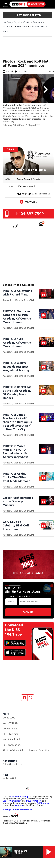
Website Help (10, 778)
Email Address (25, 596)
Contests (37, 22)
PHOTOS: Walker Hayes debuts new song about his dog (16, 366)
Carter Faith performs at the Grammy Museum (18, 501)
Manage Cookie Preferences (17, 809)
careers (19, 805)
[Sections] (5, 4)
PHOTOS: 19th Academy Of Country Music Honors (17, 342)
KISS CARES (8, 26)
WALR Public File (12, 739)
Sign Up (28, 612)
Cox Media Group (19, 796)
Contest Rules (10, 728)
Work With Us (10, 723)
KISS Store (22, 26)
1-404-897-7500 (29, 213)
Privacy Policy (33, 801)
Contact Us (9, 717)
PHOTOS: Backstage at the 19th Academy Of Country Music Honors (17, 392)
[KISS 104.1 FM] (27, 4)
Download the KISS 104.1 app (14, 629)
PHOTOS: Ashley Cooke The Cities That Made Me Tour (16, 477)
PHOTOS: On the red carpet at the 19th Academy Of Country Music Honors (17, 316)
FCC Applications (12, 745)
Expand (9, 71)
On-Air (26, 22)
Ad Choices (43, 803)
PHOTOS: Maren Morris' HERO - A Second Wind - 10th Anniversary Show (16, 451)
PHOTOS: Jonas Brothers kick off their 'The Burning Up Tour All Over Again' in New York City (17, 422)
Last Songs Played (11, 22)
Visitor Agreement (12, 801)
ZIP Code (9, 596)
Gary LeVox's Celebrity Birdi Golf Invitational (16, 525)
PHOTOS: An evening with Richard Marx (17, 292)
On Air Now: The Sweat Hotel (28, 169)
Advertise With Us (38, 26)
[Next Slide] (45, 89)
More (5, 31)
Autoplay (23, 71)
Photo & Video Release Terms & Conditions (27, 750)
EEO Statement (11, 734)
